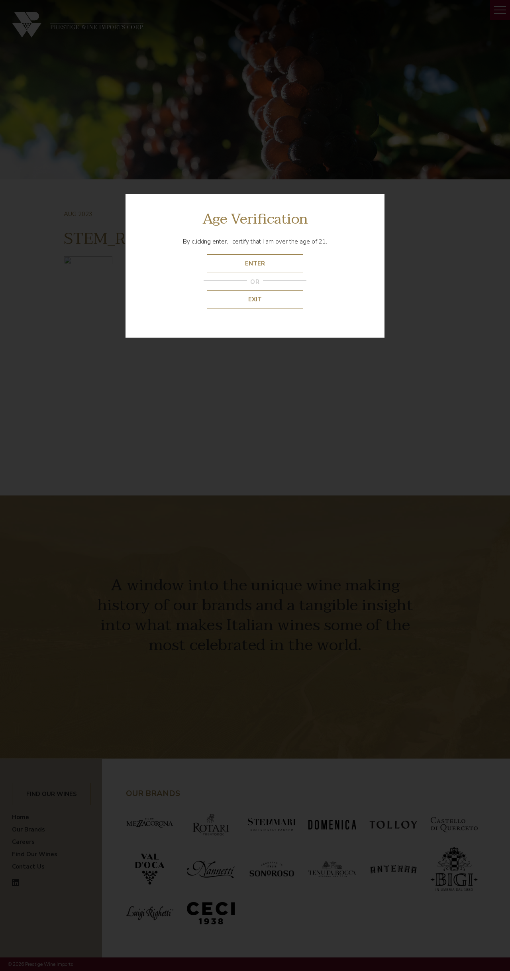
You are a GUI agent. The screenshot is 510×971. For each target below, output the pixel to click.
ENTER (255, 263)
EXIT (255, 299)
